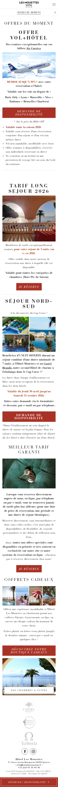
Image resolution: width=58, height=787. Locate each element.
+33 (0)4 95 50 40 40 (29, 767)
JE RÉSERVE (29, 287)
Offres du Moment (29, 12)
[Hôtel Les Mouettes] (29, 4)
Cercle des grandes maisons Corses (29, 722)
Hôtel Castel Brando (29, 706)
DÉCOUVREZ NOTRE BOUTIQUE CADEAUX (29, 650)
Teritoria (29, 738)
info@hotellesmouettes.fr (29, 765)
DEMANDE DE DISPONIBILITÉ (29, 112)
